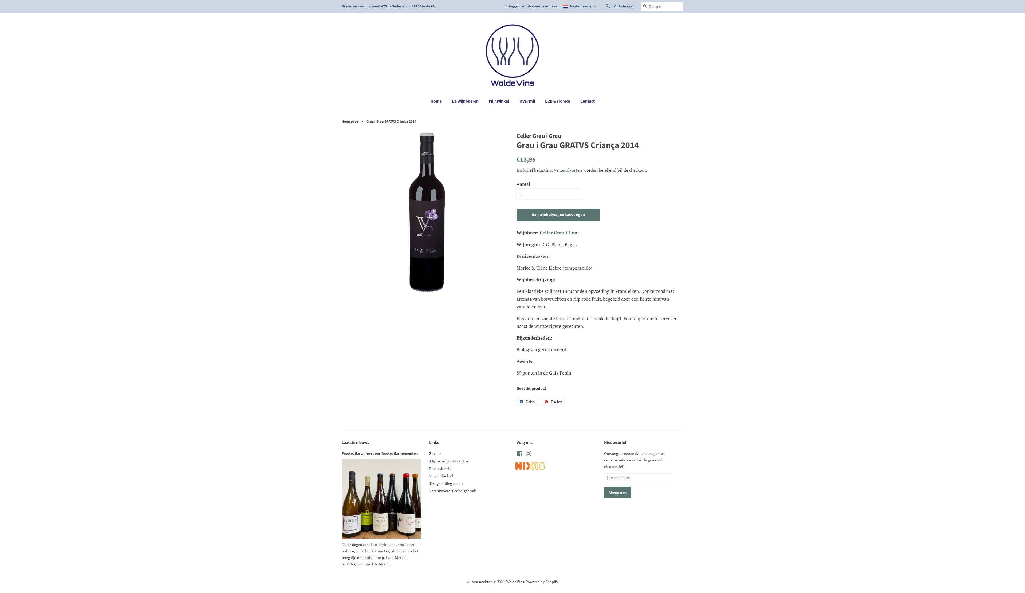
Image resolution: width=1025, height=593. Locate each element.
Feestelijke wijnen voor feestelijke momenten (380, 453)
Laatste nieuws (355, 443)
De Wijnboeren (465, 101)
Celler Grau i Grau (559, 233)
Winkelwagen (623, 6)
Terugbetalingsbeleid (446, 483)
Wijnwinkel (499, 101)
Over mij (527, 101)
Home (436, 101)
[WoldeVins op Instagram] (528, 454)
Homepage (350, 121)
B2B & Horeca (557, 101)
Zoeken (435, 453)
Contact (587, 101)
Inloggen (513, 6)
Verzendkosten (568, 170)
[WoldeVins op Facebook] (520, 454)
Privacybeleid (440, 468)
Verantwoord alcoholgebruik (452, 490)
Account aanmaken (543, 6)
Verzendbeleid (441, 475)
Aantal (523, 184)
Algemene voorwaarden (448, 461)
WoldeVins (515, 581)
